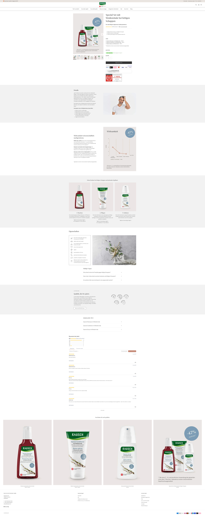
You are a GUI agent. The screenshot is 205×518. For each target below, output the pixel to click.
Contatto (142, 504)
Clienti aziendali (144, 502)
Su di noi (126, 9)
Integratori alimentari (113, 9)
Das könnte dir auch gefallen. (102, 417)
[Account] (198, 4)
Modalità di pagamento (145, 497)
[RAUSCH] (102, 4)
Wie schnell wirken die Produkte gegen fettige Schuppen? (97, 272)
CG (78, 497)
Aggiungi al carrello (118, 62)
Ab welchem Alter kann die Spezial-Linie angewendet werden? (98, 280)
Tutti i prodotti (76, 9)
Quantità (107, 55)
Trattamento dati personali (82, 499)
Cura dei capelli (84, 9)
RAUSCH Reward (144, 505)
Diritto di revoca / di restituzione (84, 500)
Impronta (79, 495)
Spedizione (143, 495)
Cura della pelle (93, 9)
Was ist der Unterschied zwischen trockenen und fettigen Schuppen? (99, 276)
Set (121, 9)
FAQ (142, 499)
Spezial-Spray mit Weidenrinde (113, 43)
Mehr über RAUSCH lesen (80, 308)
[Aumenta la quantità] (111, 58)
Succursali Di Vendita (145, 500)
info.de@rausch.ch (7, 503)
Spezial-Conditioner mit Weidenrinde (114, 42)
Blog (131, 9)
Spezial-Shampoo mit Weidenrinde (113, 40)
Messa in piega (103, 9)
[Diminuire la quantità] (107, 58)
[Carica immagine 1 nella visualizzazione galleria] (88, 33)
